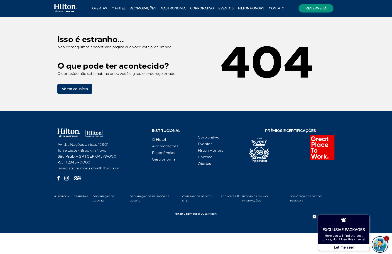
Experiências (163, 153)
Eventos (226, 8)
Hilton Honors (251, 8)
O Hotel (159, 139)
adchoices (228, 196)
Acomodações (165, 146)
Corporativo (202, 8)
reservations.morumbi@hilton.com (88, 168)
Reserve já (315, 8)
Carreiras (81, 196)
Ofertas (99, 8)
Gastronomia (173, 8)
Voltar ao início (75, 89)
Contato (276, 8)
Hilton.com (61, 196)
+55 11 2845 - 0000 (73, 162)
